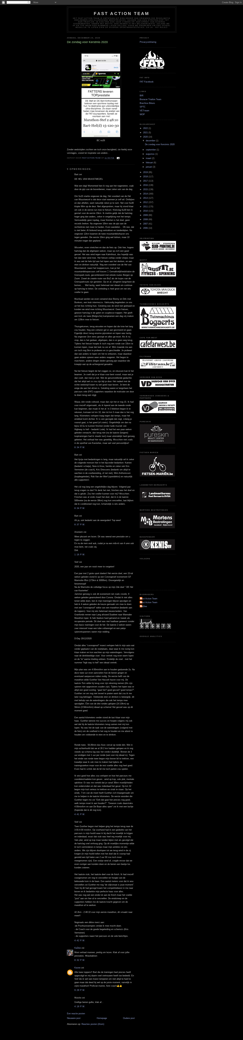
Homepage (102, 1018)
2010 (145, 211)
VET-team (144, 110)
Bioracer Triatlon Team (150, 99)
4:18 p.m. (79, 1006)
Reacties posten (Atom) (92, 1024)
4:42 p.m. (79, 940)
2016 (145, 185)
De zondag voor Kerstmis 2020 (160, 144)
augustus (150, 154)
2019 (145, 172)
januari (149, 167)
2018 (145, 176)
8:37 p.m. (79, 524)
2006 (145, 228)
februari (150, 162)
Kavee (77, 967)
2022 (145, 128)
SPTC (142, 107)
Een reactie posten (76, 1013)
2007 (145, 223)
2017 (145, 181)
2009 (145, 215)
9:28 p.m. (79, 990)
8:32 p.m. (79, 960)
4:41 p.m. (79, 814)
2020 (145, 137)
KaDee (77, 948)
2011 (145, 206)
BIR (141, 95)
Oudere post (129, 1018)
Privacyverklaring (148, 42)
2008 (145, 219)
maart (149, 158)
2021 (145, 132)
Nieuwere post (74, 1018)
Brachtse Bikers (147, 103)
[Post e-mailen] (118, 158)
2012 (145, 202)
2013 (145, 198)
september (151, 149)
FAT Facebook (147, 81)
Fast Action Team (121, 13)
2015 (145, 189)
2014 (145, 193)
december (151, 140)
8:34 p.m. (79, 447)
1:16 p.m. (79, 554)
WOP (142, 114)
